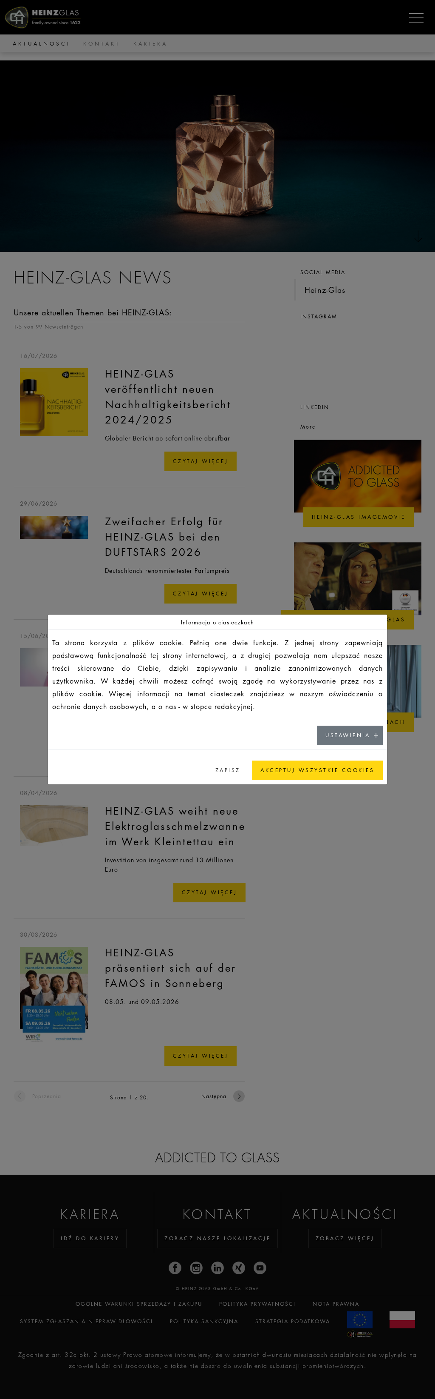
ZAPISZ (227, 770)
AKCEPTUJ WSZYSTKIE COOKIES (317, 770)
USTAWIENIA (347, 735)
